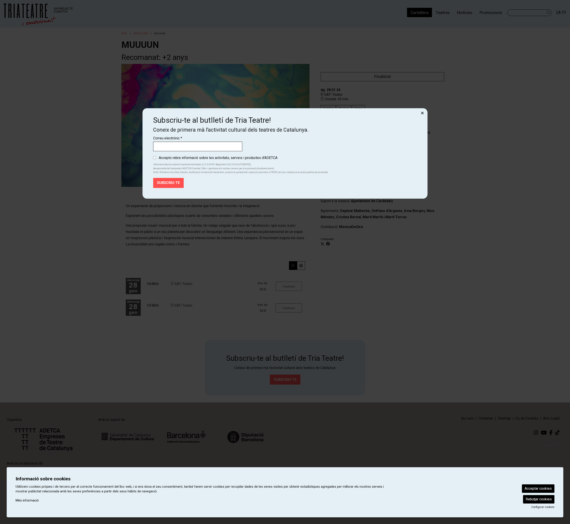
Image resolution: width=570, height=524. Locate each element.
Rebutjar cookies (539, 499)
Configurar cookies (542, 507)
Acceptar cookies (538, 488)
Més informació (27, 500)
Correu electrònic (167, 138)
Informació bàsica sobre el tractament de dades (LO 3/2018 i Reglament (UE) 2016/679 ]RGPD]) (202, 164)
